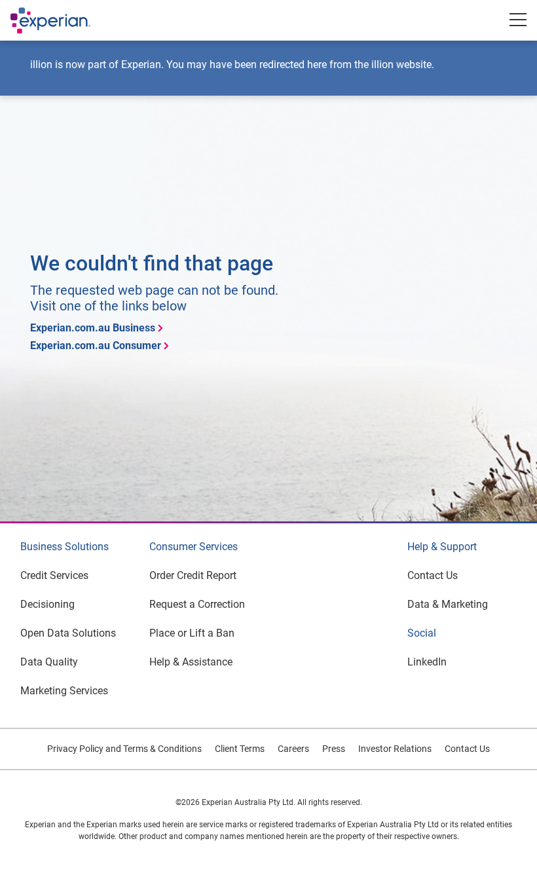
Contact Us (432, 575)
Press (333, 748)
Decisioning (47, 604)
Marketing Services (64, 690)
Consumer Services (193, 546)
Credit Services (54, 575)
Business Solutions (64, 546)
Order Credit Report (192, 575)
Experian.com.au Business (92, 328)
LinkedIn (427, 662)
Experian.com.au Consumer (95, 345)
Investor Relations (395, 748)
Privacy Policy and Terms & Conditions (124, 748)
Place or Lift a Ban (191, 633)
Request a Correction (197, 604)
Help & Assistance (190, 662)
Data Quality (49, 662)
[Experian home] (63, 20)
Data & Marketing (447, 604)
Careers (293, 748)
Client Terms (240, 748)
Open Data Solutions (68, 633)
